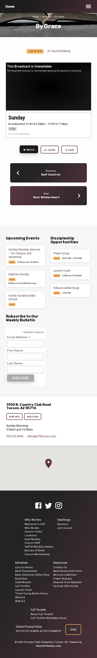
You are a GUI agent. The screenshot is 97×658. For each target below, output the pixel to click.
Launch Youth (61, 270)
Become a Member (65, 574)
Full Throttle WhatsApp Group (48, 618)
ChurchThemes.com (48, 645)
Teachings (63, 519)
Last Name (15, 363)
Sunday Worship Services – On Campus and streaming (24, 253)
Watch (30, 150)
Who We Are (33, 519)
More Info (14, 417)
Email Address (18, 337)
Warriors (20, 597)
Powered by (19, 134)
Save (71, 150)
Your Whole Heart (46, 197)
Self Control (50, 174)
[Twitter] (48, 506)
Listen (51, 150)
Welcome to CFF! (35, 524)
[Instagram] (59, 506)
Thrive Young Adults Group (31, 593)
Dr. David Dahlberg (59, 51)
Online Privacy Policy (29, 626)
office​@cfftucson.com (41, 436)
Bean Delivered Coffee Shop (32, 574)
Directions (33, 417)
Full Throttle (22, 586)
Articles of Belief (35, 550)
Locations (31, 535)
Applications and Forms (67, 571)
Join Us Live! (64, 528)
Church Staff (32, 542)
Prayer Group (61, 253)
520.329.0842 (14, 436)
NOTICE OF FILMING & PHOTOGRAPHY (38, 631)
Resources (60, 562)
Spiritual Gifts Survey (65, 586)
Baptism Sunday (19, 274)
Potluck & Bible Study (66, 288)
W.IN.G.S (20, 601)
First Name (15, 350)
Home (9, 7)
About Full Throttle (42, 614)
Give (73, 629)
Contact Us (60, 567)
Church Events (24, 567)
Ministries (21, 562)
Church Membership (37, 554)
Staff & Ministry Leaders (39, 546)
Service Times (33, 531)
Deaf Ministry (32, 539)
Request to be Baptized (67, 582)
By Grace (59, 16)
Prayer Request (62, 578)
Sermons (46, 16)
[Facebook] (38, 506)
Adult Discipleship (26, 571)
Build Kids (21, 578)
